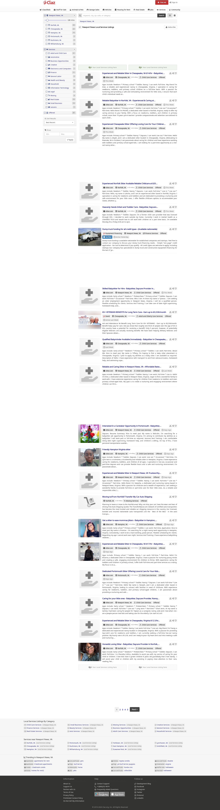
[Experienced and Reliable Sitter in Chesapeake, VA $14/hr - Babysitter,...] (89, 81)
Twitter (139, 792)
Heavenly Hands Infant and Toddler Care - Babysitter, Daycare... (130, 207)
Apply (71, 140)
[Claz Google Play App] (102, 795)
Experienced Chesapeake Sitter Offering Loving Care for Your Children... (134, 124)
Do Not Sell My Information (73, 801)
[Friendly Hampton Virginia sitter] (89, 457)
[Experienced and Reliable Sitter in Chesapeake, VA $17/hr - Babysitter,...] (89, 552)
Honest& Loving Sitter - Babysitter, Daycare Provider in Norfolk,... (131, 644)
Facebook (140, 786)
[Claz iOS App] (118, 795)
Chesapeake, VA (124, 77)
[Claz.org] (49, 2)
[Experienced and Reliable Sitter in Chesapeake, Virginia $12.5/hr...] (89, 628)
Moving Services (132, 501)
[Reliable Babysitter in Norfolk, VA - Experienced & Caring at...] (89, 108)
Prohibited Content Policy (73, 798)
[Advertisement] (127, 47)
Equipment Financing (113, 233)
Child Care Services (149, 77)
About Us (66, 784)
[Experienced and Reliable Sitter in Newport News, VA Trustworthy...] (89, 481)
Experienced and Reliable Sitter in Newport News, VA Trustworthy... (131, 473)
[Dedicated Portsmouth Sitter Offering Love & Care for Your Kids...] (89, 579)
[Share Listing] (173, 73)
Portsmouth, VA (123, 575)
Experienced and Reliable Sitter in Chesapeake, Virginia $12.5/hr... (131, 620)
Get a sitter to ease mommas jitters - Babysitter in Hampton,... (129, 520)
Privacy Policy (68, 795)
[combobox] (119, 15)
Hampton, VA (122, 454)
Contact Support (103, 784)
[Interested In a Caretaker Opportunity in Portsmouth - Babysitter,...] (89, 434)
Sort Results (51, 118)
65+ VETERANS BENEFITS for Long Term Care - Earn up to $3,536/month (134, 312)
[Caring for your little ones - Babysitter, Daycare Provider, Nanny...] (89, 606)
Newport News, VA (87, 21)
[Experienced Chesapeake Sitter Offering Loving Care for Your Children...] (89, 132)
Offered (162, 77)
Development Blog (144, 784)
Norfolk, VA (122, 105)
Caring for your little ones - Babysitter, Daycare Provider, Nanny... (130, 598)
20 (69, 20)
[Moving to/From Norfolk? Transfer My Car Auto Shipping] (89, 504)
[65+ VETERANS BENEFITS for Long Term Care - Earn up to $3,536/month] (89, 320)
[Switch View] (174, 15)
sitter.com (109, 77)
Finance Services (151, 233)
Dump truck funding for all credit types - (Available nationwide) (129, 229)
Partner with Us (69, 789)
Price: (49, 130)
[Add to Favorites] (175, 73)
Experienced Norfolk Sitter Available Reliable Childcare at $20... (130, 183)
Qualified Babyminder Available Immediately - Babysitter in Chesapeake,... (135, 339)
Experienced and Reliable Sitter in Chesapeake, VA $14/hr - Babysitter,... (133, 73)
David (107, 316)
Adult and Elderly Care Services (151, 316)
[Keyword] (80, 15)
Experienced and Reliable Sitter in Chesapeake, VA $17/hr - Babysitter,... (133, 544)
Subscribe (171, 27)
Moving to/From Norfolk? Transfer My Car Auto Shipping (127, 496)
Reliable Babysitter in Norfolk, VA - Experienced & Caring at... (128, 100)
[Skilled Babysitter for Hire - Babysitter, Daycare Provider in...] (89, 296)
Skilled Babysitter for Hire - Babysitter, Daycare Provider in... (128, 288)
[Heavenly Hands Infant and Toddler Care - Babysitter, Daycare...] (89, 215)
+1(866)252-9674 (103, 786)
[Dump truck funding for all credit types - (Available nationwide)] (89, 237)
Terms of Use (68, 792)
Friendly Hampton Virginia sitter (116, 449)
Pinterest (140, 795)
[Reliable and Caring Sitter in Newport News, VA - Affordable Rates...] (89, 374)
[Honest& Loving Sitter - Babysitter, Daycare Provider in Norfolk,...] (89, 652)
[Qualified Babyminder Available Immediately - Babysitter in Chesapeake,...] (89, 347)
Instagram (141, 789)
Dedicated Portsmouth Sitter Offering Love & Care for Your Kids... (131, 571)
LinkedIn (140, 798)
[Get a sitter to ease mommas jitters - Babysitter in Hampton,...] (89, 528)
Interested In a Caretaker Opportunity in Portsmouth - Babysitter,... (131, 426)
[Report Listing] (170, 73)
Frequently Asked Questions (107, 789)
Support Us (67, 786)
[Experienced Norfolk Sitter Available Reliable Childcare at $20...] (89, 191)
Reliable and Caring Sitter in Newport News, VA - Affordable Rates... (131, 366)
